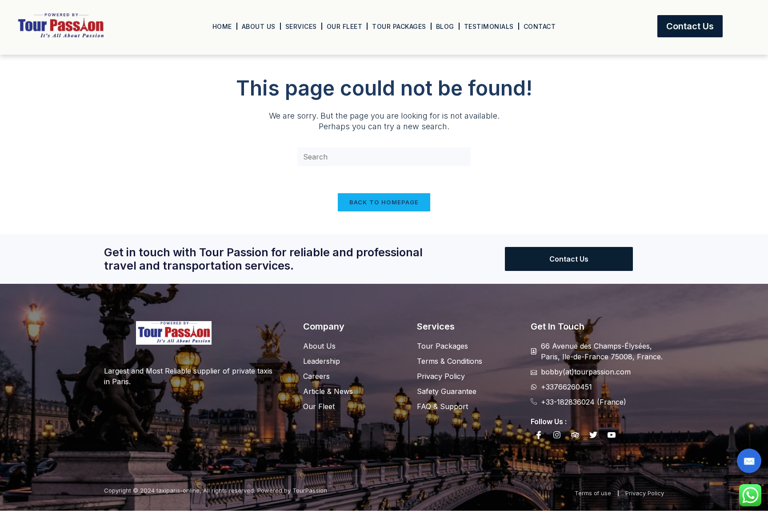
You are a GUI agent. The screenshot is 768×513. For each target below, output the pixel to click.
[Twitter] (593, 435)
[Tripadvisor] (575, 435)
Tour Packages (399, 26)
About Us (259, 26)
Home (222, 26)
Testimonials (489, 26)
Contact (540, 26)
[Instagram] (557, 435)
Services (301, 26)
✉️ (749, 461)
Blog (445, 26)
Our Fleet (345, 26)
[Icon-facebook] (539, 435)
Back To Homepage (384, 202)
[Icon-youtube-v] (612, 435)
